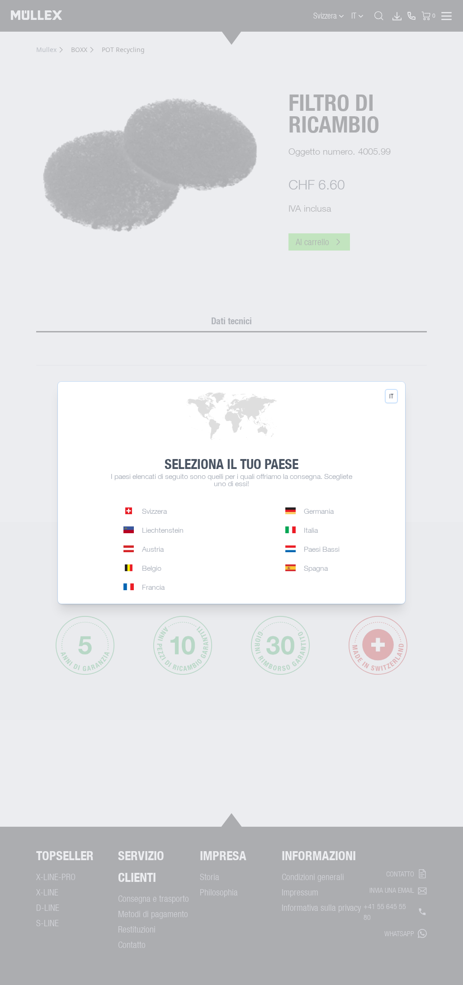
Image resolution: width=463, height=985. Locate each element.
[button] (391, 396)
